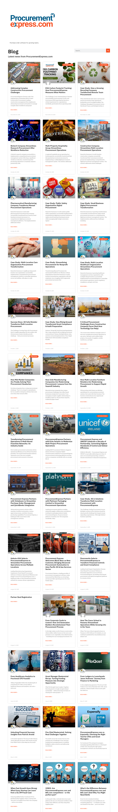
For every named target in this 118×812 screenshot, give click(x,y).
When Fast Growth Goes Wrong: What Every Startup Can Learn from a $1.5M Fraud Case (24, 790)
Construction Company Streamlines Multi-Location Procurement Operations (91, 148)
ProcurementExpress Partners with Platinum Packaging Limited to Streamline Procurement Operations (58, 502)
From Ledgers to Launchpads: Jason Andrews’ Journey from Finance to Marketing (92, 678)
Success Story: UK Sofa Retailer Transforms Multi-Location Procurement (24, 324)
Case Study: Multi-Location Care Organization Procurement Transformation (24, 264)
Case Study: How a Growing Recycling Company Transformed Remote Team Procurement (91, 91)
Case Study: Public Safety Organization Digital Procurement (56, 205)
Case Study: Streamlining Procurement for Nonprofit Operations (56, 264)
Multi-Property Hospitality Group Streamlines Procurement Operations (56, 148)
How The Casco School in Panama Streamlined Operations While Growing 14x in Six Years (93, 623)
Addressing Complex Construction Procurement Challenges (22, 90)
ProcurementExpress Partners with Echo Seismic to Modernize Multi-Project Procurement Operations (58, 442)
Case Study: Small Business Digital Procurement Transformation (91, 205)
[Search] (108, 51)
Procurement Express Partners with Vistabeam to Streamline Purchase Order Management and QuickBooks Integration (23, 502)
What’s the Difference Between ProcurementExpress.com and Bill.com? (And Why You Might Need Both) (93, 791)
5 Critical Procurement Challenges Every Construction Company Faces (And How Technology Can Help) (93, 325)
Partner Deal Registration (21, 597)
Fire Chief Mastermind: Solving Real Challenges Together (58, 733)
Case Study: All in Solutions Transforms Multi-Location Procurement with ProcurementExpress (91, 502)
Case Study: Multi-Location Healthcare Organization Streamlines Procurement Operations (91, 265)
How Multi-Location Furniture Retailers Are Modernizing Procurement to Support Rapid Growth (93, 383)
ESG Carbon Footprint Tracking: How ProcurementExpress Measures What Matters (58, 90)
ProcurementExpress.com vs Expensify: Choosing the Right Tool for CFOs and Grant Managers (92, 735)
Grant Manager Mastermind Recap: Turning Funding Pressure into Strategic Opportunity (56, 679)
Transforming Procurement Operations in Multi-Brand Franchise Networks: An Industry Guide (22, 442)
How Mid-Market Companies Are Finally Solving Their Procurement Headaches (22, 382)
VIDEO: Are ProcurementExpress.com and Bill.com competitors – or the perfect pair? (58, 791)
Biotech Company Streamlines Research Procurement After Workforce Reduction (23, 148)
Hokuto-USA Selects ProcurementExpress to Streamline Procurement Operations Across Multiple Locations (22, 562)
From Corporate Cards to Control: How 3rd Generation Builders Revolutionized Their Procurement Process (57, 623)
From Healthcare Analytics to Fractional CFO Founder (23, 677)
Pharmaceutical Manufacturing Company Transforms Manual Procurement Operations (23, 205)
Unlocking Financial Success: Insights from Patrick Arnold (23, 733)
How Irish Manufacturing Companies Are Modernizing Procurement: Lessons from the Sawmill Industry (58, 383)
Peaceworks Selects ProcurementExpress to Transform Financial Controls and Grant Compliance (92, 561)
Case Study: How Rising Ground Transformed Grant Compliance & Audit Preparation (58, 324)
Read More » (14, 109)
